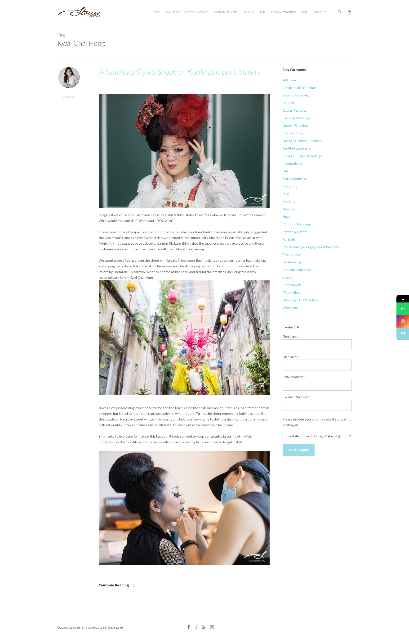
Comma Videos (294, 133)
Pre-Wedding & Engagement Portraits (311, 247)
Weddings (290, 308)
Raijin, (113, 243)
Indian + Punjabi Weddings (302, 156)
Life (285, 171)
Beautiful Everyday (296, 95)
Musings (289, 201)
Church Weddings (296, 125)
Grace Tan (69, 96)
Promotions (291, 254)
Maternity (290, 186)
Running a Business (297, 270)
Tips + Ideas (292, 292)
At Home (289, 80)
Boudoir (288, 103)
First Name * (292, 336)
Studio (287, 277)
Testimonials (292, 285)
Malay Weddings (295, 179)
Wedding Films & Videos (300, 300)
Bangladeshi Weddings (299, 88)
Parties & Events (295, 232)
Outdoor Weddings (297, 224)
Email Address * (294, 377)
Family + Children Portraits (302, 141)
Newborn (289, 209)
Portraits (289, 239)
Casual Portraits (295, 110)
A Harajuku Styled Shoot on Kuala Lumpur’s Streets (179, 71)
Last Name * (292, 357)
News (287, 217)
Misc (286, 194)
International (292, 163)
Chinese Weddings (297, 118)
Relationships (293, 262)
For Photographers (297, 148)
